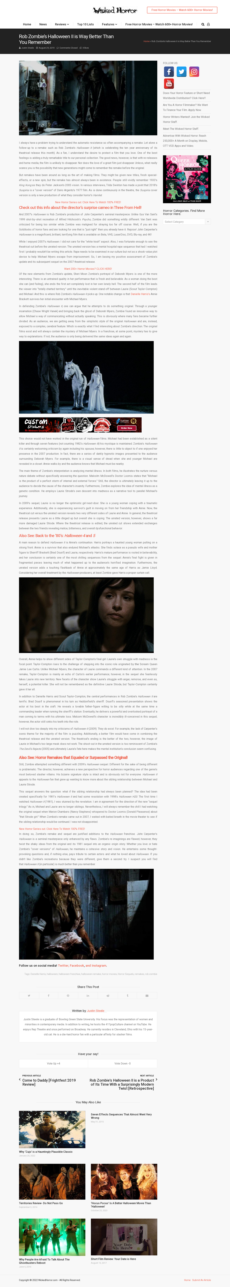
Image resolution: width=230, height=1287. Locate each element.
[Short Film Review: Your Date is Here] (124, 1237)
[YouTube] (169, 83)
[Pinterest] (68, 995)
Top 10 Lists (85, 24)
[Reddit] (108, 995)
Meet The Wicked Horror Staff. (181, 128)
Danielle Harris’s (140, 294)
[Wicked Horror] (115, 10)
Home (27, 24)
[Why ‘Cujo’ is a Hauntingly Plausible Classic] (52, 1129)
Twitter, (63, 965)
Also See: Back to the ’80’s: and (57, 535)
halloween (52, 974)
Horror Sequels (126, 974)
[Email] (147, 995)
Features (108, 24)
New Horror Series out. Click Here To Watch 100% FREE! (88, 202)
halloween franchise (69, 974)
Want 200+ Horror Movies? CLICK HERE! (88, 268)
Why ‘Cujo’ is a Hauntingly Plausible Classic (46, 1151)
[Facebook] (48, 995)
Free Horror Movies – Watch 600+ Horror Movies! (182, 10)
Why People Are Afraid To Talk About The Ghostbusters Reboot (44, 1261)
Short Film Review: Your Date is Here (113, 1259)
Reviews (60, 24)
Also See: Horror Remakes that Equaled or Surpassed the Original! (73, 757)
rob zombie (151, 974)
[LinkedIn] (88, 995)
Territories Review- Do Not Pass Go (41, 1203)
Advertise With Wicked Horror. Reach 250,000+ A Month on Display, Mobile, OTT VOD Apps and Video (185, 140)
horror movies (109, 974)
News (43, 24)
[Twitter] (29, 995)
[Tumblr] (127, 995)
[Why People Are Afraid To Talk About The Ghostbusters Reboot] (52, 1237)
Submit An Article (201, 1280)
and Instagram (95, 965)
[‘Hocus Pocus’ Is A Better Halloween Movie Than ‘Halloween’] (124, 1182)
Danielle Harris (38, 974)
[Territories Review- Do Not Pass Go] (52, 1182)
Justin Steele (27, 48)
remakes (139, 974)
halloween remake (91, 974)
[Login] (208, 24)
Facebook (77, 965)
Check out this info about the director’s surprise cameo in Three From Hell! (80, 207)
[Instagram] (194, 71)
